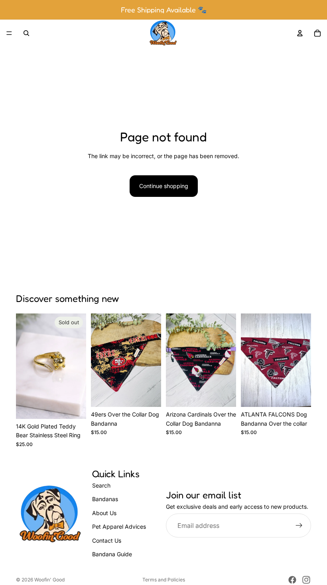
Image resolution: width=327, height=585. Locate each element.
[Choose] (149, 395)
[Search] (26, 33)
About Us (104, 512)
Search (101, 485)
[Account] (300, 33)
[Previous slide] (24, 366)
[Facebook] (292, 580)
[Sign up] (299, 525)
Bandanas (105, 499)
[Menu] (9, 33)
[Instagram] (306, 580)
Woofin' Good (49, 580)
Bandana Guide (112, 554)
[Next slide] (77, 366)
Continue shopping (163, 185)
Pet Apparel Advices (119, 526)
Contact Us (106, 540)
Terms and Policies (163, 580)
